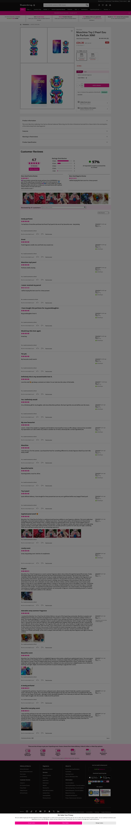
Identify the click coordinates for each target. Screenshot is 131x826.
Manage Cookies (99, 823)
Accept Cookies (31, 823)
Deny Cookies (65, 823)
